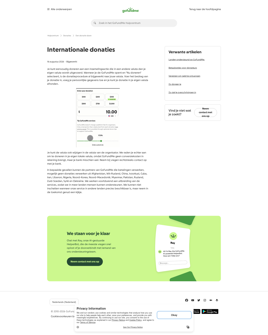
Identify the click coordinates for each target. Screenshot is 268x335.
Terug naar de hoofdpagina (205, 9)
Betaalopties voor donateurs (183, 68)
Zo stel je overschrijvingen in (182, 92)
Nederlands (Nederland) (64, 302)
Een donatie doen (84, 36)
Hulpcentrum (53, 36)
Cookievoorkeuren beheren (66, 316)
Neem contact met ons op (205, 112)
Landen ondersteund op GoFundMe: (187, 60)
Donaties (67, 36)
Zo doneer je (175, 84)
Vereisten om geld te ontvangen (184, 76)
